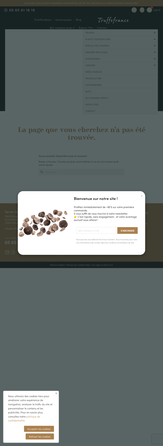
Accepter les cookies (39, 429)
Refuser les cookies (40, 436)
